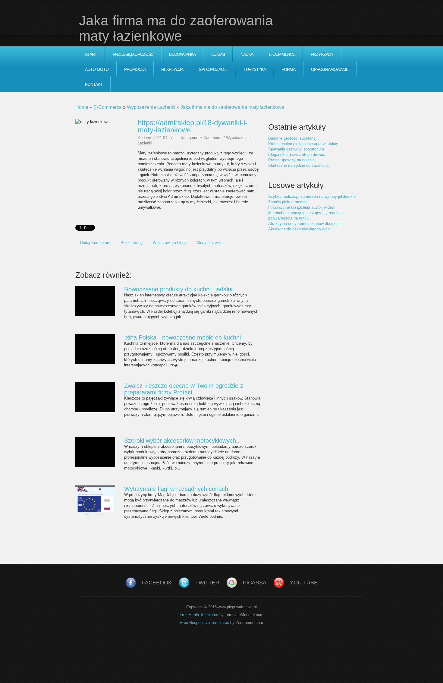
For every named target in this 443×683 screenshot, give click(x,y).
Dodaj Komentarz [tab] (95, 242)
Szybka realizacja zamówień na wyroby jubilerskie (312, 196)
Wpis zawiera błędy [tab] (170, 242)
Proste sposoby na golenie (291, 160)
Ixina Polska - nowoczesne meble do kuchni (182, 337)
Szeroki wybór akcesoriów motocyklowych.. (182, 440)
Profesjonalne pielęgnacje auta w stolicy (303, 143)
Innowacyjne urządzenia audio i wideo (301, 207)
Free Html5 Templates (199, 614)
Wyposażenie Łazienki (151, 107)
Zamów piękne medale (287, 202)
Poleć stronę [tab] (132, 242)
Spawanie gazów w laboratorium (296, 149)
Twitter (207, 583)
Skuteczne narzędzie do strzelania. (299, 165)
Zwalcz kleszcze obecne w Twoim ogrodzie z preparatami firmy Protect (183, 389)
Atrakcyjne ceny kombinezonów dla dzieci (304, 223)
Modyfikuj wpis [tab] (210, 242)
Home (81, 107)
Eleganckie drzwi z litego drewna (296, 154)
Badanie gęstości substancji (292, 138)
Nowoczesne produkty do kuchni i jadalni (178, 289)
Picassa (254, 583)
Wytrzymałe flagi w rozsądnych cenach (176, 488)
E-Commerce (107, 107)
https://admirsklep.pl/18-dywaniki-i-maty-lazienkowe (192, 126)
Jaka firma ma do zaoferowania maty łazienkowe (232, 107)
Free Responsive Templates (204, 622)
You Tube (304, 583)
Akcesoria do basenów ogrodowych (299, 229)
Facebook (157, 583)
